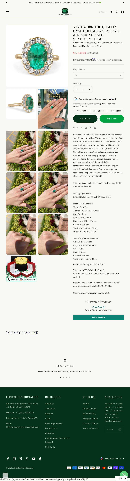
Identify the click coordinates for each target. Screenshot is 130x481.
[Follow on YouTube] (33, 458)
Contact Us (50, 408)
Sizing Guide (51, 428)
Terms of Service (91, 428)
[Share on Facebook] (82, 128)
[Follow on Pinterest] (27, 458)
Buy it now (112, 118)
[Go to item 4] (69, 377)
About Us (49, 403)
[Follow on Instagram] (14, 458)
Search (86, 403)
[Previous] (6, 2)
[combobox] (121, 478)
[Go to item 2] (63, 377)
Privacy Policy (89, 408)
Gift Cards (50, 447)
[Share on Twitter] (86, 128)
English (119, 478)
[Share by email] (95, 128)
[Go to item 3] (66, 377)
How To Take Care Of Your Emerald (57, 440)
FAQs (47, 418)
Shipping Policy (90, 418)
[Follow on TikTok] (40, 458)
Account (49, 413)
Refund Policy (89, 413)
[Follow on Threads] (20, 458)
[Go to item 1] (60, 377)
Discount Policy (90, 423)
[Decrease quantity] (77, 89)
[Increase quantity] (89, 89)
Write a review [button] (98, 317)
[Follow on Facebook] (8, 458)
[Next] (123, 2)
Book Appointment (54, 423)
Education (49, 433)
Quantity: (77, 83)
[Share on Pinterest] (90, 128)
